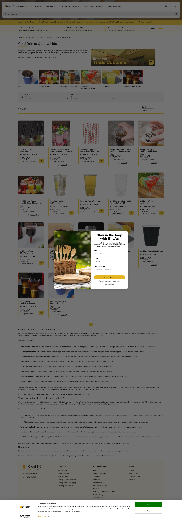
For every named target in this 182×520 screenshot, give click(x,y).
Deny (148, 511)
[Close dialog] (126, 233)
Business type (100, 266)
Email (95, 258)
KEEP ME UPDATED (109, 277)
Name (96, 250)
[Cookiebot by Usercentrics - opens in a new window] (25, 516)
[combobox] (109, 270)
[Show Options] (124, 270)
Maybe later (109, 284)
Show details (42, 516)
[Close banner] (166, 502)
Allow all (148, 504)
